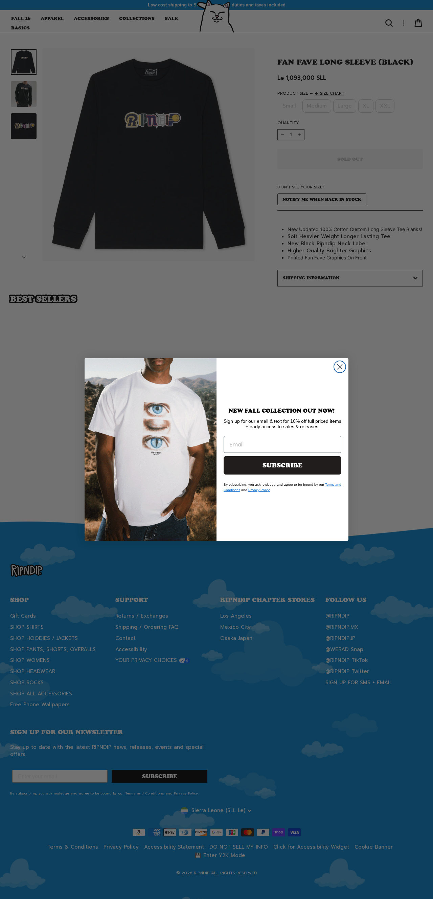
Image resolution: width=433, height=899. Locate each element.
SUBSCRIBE (282, 465)
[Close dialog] (340, 367)
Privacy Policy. (259, 490)
